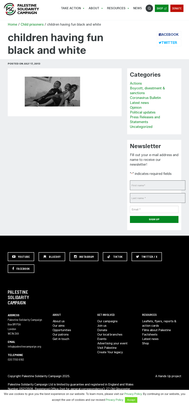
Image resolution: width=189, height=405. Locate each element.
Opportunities (62, 330)
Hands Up (164, 376)
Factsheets (149, 334)
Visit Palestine (107, 348)
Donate (177, 8)
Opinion (136, 108)
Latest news (139, 103)
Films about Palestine (156, 330)
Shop (160, 8)
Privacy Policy (133, 394)
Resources (116, 8)
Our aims (59, 325)
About (94, 8)
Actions (136, 83)
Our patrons (61, 334)
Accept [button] (131, 399)
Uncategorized (141, 127)
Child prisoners (32, 24)
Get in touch (61, 339)
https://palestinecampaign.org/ (21, 9)
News (137, 8)
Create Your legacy (110, 352)
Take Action (71, 8)
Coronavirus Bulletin (145, 98)
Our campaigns (107, 321)
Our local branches (109, 334)
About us (59, 321)
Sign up (154, 219)
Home (12, 24)
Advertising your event (112, 343)
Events (101, 339)
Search (149, 8)
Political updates (142, 112)
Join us (101, 325)
